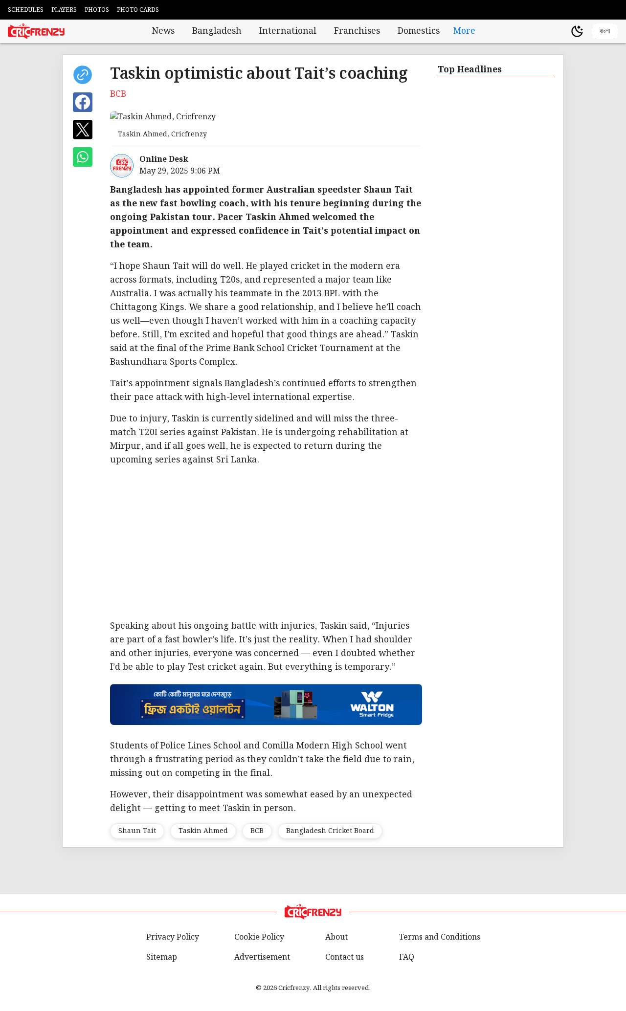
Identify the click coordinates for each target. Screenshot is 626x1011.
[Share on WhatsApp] (82, 157)
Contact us (344, 957)
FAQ (406, 957)
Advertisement (262, 957)
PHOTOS (97, 10)
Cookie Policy (259, 937)
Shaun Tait (137, 831)
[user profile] (560, 31)
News (163, 31)
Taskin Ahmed (203, 831)
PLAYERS (64, 10)
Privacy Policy (172, 937)
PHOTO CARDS (138, 10)
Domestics (419, 31)
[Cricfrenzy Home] (36, 31)
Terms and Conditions (439, 937)
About (336, 937)
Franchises (357, 31)
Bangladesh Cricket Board (330, 831)
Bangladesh (217, 31)
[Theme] (577, 31)
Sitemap (161, 957)
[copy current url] (82, 75)
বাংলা (605, 31)
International (287, 31)
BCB (257, 831)
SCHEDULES (26, 10)
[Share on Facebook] (82, 102)
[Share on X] (82, 129)
